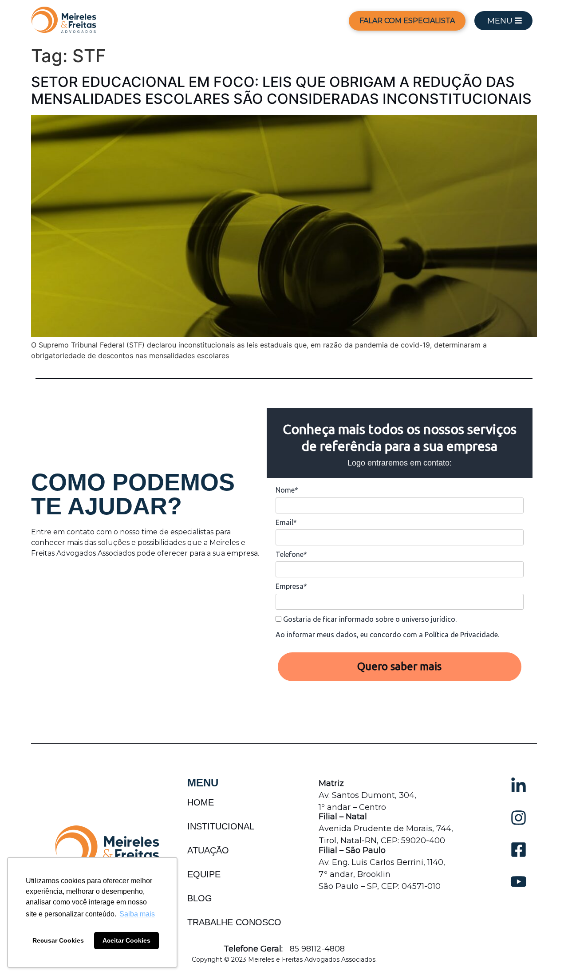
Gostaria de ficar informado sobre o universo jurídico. (369, 619)
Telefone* (291, 554)
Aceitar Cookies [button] (126, 940)
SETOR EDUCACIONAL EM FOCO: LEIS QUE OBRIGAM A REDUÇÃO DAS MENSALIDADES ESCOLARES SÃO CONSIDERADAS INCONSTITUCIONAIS (281, 90)
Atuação (208, 850)
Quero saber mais (399, 666)
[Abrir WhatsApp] (545, 952)
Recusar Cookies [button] (58, 940)
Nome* (287, 490)
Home (200, 802)
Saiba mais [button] (137, 914)
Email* (286, 522)
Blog (199, 898)
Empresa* (291, 586)
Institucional (220, 826)
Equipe (204, 874)
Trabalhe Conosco (234, 922)
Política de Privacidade (461, 635)
